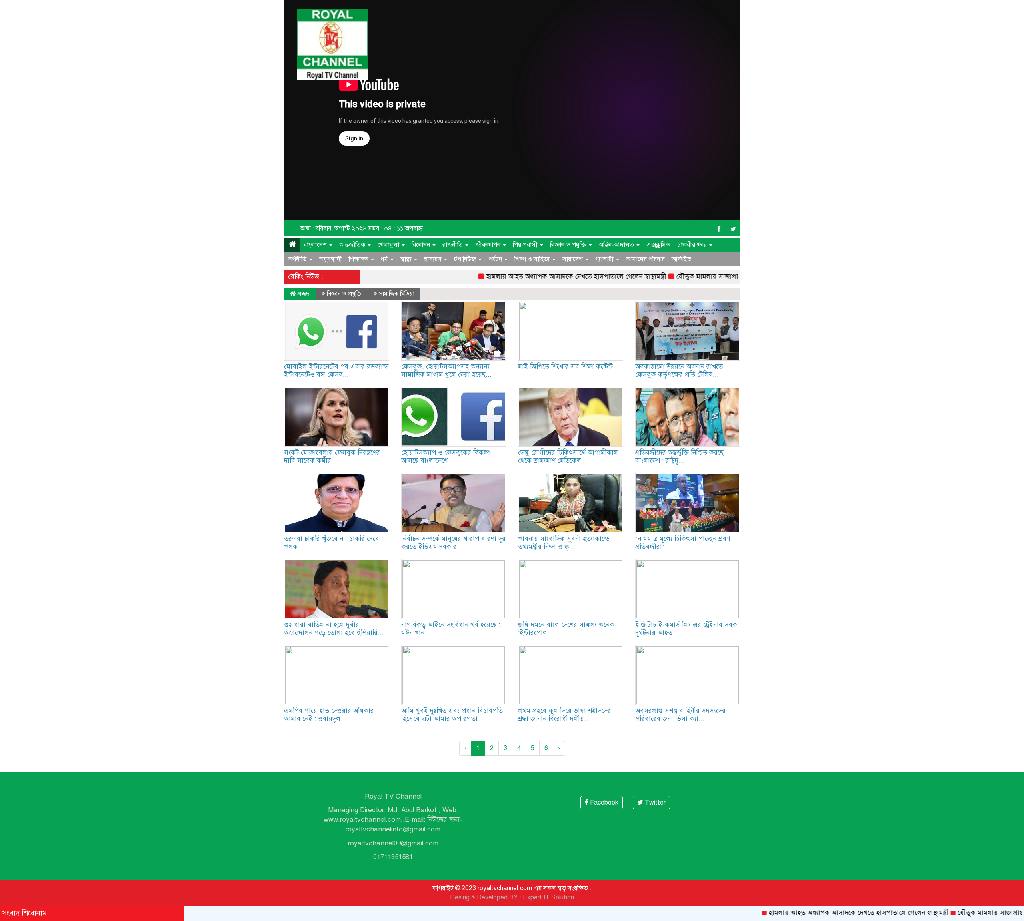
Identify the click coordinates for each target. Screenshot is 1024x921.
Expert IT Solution (548, 897)
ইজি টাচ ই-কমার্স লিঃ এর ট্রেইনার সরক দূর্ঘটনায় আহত (686, 629)
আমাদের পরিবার (645, 259)
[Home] (292, 245)
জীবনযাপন (488, 245)
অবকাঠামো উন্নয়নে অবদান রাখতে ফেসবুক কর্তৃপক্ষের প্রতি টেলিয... (679, 370)
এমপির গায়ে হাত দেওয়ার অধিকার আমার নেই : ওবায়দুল (329, 715)
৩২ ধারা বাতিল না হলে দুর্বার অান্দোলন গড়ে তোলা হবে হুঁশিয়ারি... (334, 629)
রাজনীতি (453, 245)
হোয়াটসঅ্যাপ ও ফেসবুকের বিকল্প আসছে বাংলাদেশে (445, 456)
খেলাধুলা (389, 245)
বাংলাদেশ (316, 245)
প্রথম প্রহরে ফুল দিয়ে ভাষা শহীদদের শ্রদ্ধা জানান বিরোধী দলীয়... (564, 715)
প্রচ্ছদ (303, 293)
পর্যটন (496, 259)
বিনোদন (422, 245)
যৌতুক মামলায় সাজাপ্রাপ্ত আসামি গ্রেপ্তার (696, 276)
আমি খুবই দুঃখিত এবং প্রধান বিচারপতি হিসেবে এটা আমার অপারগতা (452, 715)
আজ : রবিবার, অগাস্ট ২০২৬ (333, 228)
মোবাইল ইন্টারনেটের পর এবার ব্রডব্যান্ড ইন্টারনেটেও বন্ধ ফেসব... (336, 370)
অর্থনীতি (298, 259)
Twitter (654, 803)
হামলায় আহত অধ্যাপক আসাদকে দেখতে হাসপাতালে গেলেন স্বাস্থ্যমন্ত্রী (543, 276)
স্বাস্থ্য (406, 259)
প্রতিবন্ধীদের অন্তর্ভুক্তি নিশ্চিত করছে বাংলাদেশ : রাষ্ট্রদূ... (679, 456)
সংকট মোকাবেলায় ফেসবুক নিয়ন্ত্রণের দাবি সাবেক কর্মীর (332, 456)
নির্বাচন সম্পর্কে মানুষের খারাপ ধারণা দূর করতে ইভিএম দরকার (453, 543)
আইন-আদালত (617, 245)
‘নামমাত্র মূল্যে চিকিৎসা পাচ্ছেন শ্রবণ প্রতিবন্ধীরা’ (682, 543)
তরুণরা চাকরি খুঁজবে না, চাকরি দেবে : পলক (333, 543)
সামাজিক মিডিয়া (396, 293)
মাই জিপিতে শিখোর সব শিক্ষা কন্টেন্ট (565, 366)
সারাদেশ (573, 259)
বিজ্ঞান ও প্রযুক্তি (569, 245)
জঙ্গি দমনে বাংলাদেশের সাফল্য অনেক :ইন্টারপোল (566, 629)
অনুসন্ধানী (330, 259)
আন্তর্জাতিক (353, 245)
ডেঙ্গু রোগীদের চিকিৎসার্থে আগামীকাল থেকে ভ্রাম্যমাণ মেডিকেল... (568, 456)
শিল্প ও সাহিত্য (533, 259)
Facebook (603, 803)
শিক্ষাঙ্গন (359, 259)
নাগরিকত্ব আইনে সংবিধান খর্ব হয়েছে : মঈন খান (450, 629)
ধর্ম (385, 259)
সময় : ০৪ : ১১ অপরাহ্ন (395, 228)
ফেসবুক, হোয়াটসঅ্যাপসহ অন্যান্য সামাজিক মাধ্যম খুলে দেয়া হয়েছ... (446, 370)
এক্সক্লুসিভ (658, 245)
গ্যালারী (605, 259)
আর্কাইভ (682, 259)
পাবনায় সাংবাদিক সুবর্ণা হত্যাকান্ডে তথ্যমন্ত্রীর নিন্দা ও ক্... (564, 543)
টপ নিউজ (466, 259)
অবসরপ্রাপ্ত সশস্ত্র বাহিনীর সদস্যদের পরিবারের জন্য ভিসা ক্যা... (680, 715)
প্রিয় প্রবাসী (526, 245)
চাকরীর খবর (692, 245)
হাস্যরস (433, 259)
